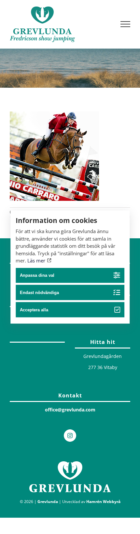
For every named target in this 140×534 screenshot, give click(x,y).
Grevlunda (47, 501)
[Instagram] (70, 435)
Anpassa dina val (37, 275)
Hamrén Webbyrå (103, 501)
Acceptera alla (34, 309)
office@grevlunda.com (70, 410)
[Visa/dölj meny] (125, 24)
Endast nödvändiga (39, 292)
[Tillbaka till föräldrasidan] (37, 340)
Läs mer (37, 260)
